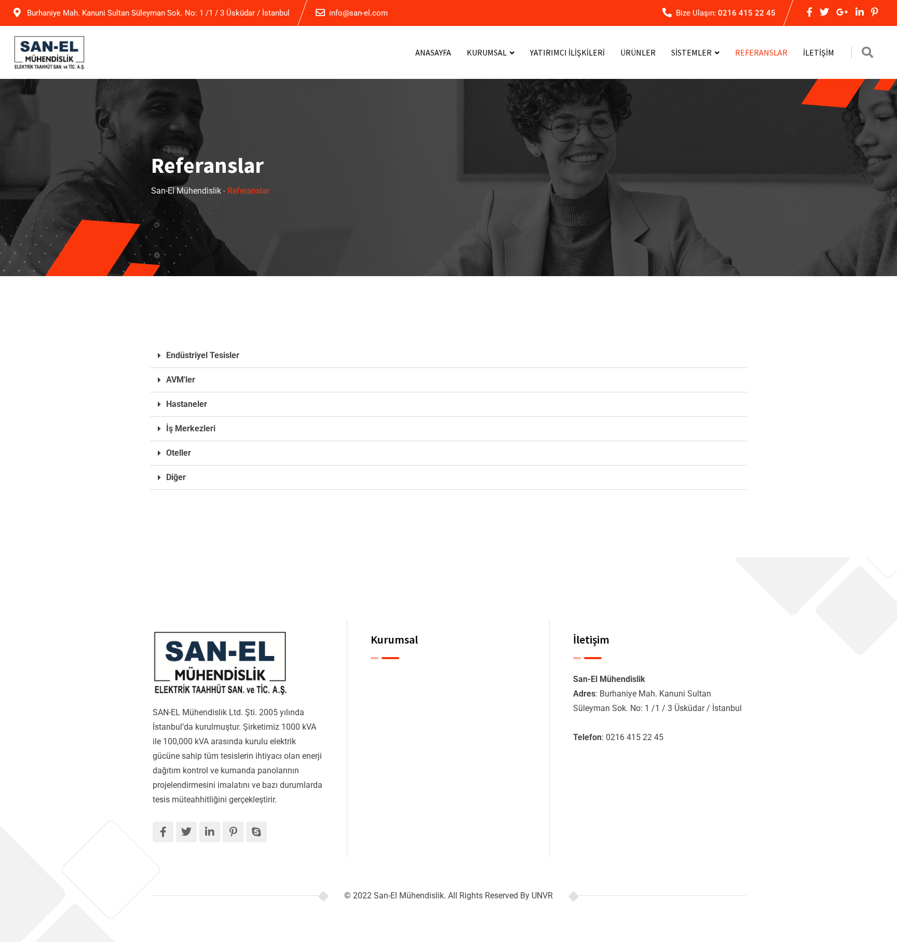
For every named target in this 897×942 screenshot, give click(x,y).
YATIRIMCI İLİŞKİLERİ (567, 52)
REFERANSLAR (761, 52)
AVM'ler (180, 380)
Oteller (178, 453)
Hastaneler (186, 404)
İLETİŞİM (818, 52)
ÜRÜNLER (638, 52)
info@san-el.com (358, 13)
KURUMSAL (487, 52)
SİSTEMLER (691, 52)
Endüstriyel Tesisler (202, 355)
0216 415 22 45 (747, 13)
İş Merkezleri (190, 428)
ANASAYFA (433, 52)
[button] (448, 356)
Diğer (176, 477)
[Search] (867, 52)
